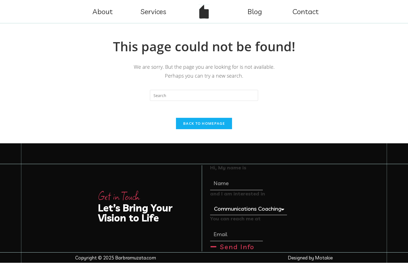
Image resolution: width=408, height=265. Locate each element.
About (102, 11)
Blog (255, 11)
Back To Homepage (204, 123)
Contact (305, 11)
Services (153, 11)
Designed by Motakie (310, 258)
